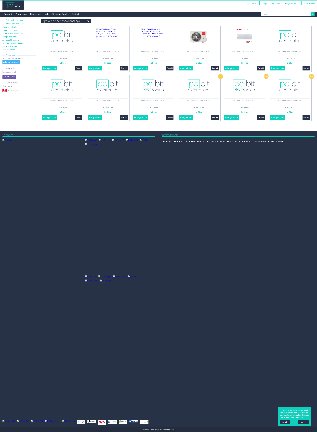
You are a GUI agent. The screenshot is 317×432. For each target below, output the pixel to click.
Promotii (8, 14)
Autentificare (309, 4)
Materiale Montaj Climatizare (14, 43)
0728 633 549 (13, 90)
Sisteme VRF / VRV (9, 30)
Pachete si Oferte (9, 49)
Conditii (212, 141)
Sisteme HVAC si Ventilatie (12, 33)
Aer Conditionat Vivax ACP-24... (199, 51)
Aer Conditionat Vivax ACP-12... (108, 51)
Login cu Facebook (271, 4)
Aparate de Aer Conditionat (13, 24)
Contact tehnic (259, 141)
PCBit (13, 5)
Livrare (222, 141)
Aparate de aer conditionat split (61, 21)
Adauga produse (11, 62)
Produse (178, 141)
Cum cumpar (234, 141)
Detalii (78, 68)
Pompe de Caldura (9, 36)
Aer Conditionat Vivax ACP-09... (62, 51)
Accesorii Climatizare (10, 40)
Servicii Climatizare (9, 46)
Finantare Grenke (60, 14)
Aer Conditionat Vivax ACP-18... (153, 51)
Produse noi (21, 14)
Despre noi (35, 14)
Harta (46, 14)
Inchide (303, 422)
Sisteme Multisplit (9, 27)
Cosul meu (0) (251, 4)
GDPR (280, 141)
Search (313, 14)
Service (246, 141)
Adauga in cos (49, 68)
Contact (75, 14)
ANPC (272, 141)
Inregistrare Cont (292, 4)
